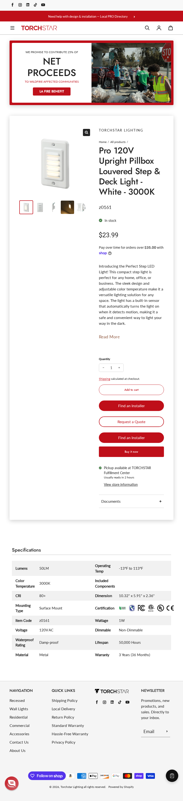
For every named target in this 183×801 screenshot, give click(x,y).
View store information (121, 484)
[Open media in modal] (86, 132)
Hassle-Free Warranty (70, 733)
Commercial (20, 725)
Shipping (104, 378)
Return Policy (63, 717)
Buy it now (131, 452)
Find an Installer (131, 405)
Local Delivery (63, 708)
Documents (111, 501)
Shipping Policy (64, 700)
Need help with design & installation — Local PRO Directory (88, 16)
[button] (12, 783)
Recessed (17, 700)
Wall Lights (19, 708)
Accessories (19, 733)
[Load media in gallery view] (26, 207)
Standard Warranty (68, 725)
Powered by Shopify (121, 787)
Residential (19, 717)
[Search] (147, 28)
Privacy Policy (63, 742)
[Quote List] (172, 776)
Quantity (104, 359)
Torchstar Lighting (72, 787)
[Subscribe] (167, 731)
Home (103, 142)
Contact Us (19, 742)
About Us (17, 750)
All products (118, 142)
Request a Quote (131, 421)
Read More (109, 336)
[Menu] (12, 28)
